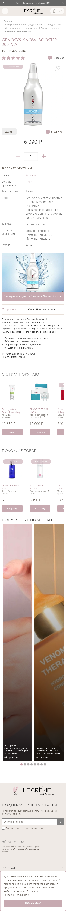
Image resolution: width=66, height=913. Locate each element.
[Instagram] (3, 842)
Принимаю (33, 903)
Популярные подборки (27, 520)
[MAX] (22, 842)
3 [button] (28, 764)
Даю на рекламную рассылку (25, 828)
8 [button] (45, 764)
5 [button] (35, 764)
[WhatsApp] (15, 842)
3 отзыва (59, 58)
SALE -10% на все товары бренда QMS (33, 3)
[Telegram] (9, 842)
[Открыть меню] (5, 11)
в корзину (12, 432)
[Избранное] (60, 11)
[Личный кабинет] (53, 11)
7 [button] (41, 764)
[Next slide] (63, 3)
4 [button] (31, 764)
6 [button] (38, 764)
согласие (15, 828)
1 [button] (21, 764)
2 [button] (25, 764)
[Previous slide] (3, 3)
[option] (12, 408)
